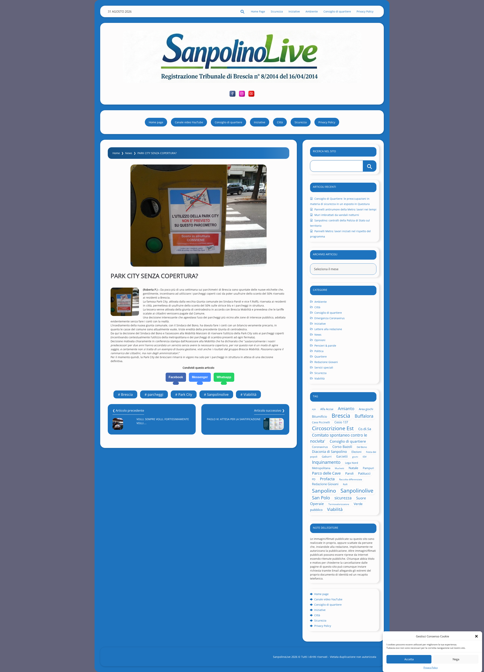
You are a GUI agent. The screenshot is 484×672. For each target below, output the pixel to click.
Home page (156, 122)
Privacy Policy (431, 667)
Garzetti (342, 456)
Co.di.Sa (364, 429)
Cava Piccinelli (321, 422)
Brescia (127, 394)
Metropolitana (321, 468)
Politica (318, 351)
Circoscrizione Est (333, 428)
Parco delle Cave (326, 473)
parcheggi (155, 394)
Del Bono (362, 447)
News (128, 153)
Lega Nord (351, 463)
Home (116, 153)
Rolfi (345, 484)
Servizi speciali (323, 367)
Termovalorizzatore (338, 504)
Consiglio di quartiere (337, 11)
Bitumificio (319, 416)
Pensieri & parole (325, 345)
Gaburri (327, 456)
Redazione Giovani (326, 362)
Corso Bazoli (342, 446)
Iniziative (294, 11)
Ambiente (312, 11)
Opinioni (319, 340)
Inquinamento (326, 462)
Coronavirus (320, 447)
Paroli (349, 473)
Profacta (327, 478)
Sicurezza (277, 11)
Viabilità (250, 394)
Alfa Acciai (326, 409)
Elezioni (356, 452)
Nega (456, 659)
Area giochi (366, 409)
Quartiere (320, 356)
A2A (314, 409)
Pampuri (368, 468)
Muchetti (339, 468)
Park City (185, 394)
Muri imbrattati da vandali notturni (336, 215)
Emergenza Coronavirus (329, 318)
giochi (355, 456)
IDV (365, 456)
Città (280, 122)
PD (313, 479)
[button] (476, 636)
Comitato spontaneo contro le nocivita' (338, 438)
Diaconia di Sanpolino (329, 451)
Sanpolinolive (218, 394)
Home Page (258, 11)
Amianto (346, 408)
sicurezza (343, 498)
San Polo (321, 498)
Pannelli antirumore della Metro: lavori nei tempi (345, 209)
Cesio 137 (341, 422)
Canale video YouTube (189, 122)
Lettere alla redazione (328, 329)
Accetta (409, 659)
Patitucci (364, 473)
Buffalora (364, 416)
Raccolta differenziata (350, 479)
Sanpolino (324, 490)
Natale (353, 468)
